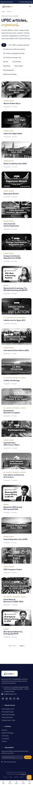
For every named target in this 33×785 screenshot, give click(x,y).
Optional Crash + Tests (8, 720)
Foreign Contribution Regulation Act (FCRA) (12, 257)
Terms (10, 777)
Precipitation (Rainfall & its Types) (12, 411)
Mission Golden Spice (12, 103)
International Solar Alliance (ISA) (16, 350)
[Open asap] (29, 777)
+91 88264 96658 (9, 691)
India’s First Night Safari (13, 133)
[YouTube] (10, 698)
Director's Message (7, 733)
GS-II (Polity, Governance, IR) (12, 57)
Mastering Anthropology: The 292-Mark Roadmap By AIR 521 (15, 289)
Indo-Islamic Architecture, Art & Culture (14, 476)
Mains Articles (18, 66)
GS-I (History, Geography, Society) (13, 53)
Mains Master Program (8, 714)
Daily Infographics (8, 70)
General (5, 61)
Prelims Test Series (7, 717)
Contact (4, 741)
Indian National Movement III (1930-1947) (13, 600)
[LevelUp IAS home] (7, 6)
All (4, 45)
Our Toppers (5, 738)
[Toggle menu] (30, 6)
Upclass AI (23, 774)
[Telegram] (14, 698)
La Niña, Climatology (12, 380)
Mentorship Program (7, 712)
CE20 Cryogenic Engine (13, 569)
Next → (22, 646)
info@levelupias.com (10, 694)
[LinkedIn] (17, 698)
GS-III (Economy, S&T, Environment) (14, 49)
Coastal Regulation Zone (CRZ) (15, 539)
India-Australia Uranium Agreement (11, 225)
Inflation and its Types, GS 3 (14, 320)
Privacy (5, 777)
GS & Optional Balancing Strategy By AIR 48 (13, 633)
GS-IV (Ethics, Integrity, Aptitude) (19, 45)
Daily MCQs (6, 66)
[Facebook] (2, 698)
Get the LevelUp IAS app (10, 761)
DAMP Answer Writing (9, 74)
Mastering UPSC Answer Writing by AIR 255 (13, 508)
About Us (4, 730)
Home (3, 11)
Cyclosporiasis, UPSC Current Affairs (11, 444)
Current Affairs (16, 61)
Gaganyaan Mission (11, 194)
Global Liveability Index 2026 (15, 163)
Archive (9, 11)
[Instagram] (6, 698)
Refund (16, 777)
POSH (21, 777)
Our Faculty (5, 736)
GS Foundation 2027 (7, 709)
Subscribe (27, 757)
